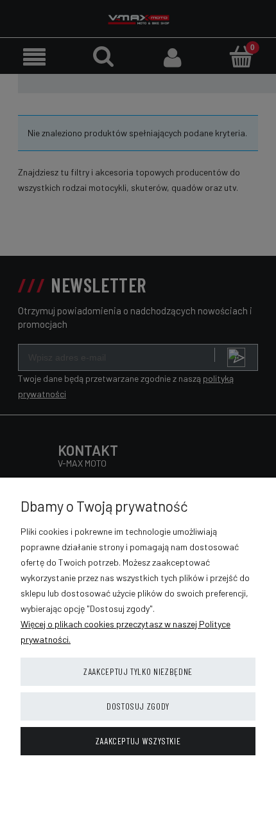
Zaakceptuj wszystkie (138, 740)
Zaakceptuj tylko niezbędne (138, 671)
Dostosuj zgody (138, 706)
